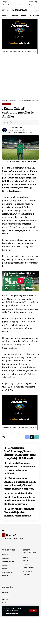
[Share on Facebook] (7, 122)
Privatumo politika (11, 613)
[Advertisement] (20, 77)
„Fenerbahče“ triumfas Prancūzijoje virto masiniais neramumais (19, 512)
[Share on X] (11, 122)
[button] (33, 610)
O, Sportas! (19, 10)
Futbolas (6, 104)
